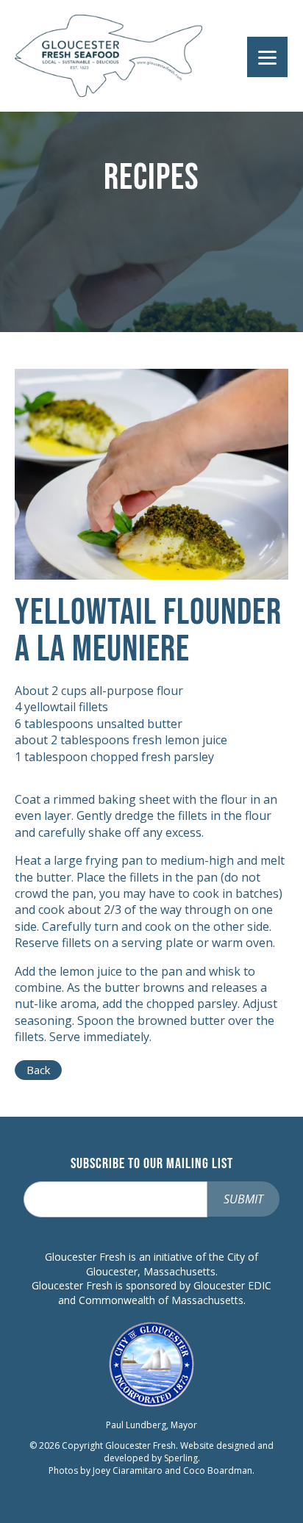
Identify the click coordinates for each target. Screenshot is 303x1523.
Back (38, 1069)
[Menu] (267, 57)
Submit (243, 1199)
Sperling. (182, 1458)
